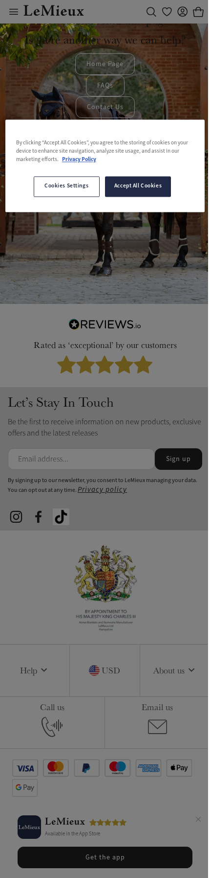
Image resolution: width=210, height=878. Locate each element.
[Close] (198, 820)
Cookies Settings (66, 186)
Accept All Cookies (138, 186)
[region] (105, 166)
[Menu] (14, 11)
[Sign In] (183, 12)
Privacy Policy (79, 160)
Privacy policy (102, 490)
